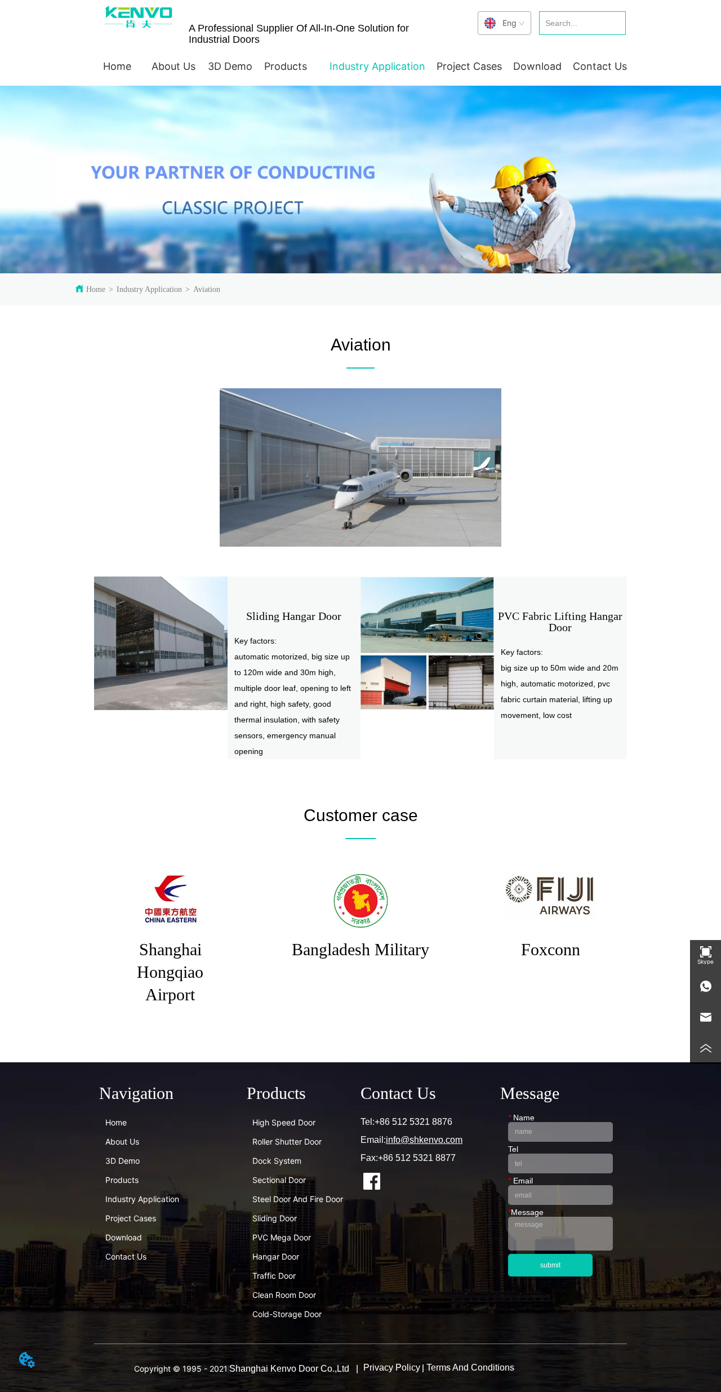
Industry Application (149, 289)
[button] (173, 66)
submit (550, 1265)
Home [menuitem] (117, 66)
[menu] (360, 66)
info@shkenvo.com (424, 1140)
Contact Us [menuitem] (600, 66)
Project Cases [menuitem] (469, 66)
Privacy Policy (391, 1367)
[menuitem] (173, 66)
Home (95, 289)
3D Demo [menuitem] (230, 66)
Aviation (206, 289)
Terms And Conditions (470, 1367)
